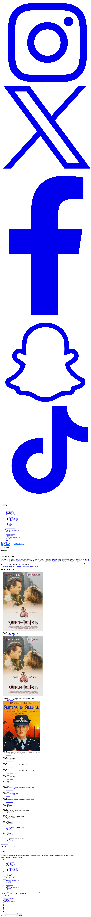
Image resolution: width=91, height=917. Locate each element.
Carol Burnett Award (10, 514)
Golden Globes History (11, 528)
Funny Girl (8, 839)
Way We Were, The (10, 811)
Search (2, 915)
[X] (46, 168)
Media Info (8, 531)
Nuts (7, 765)
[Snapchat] (46, 402)
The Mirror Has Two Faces (11, 634)
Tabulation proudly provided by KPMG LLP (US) (11, 857)
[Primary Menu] (1, 1)
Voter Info (8, 536)
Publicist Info (8, 532)
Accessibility (6, 895)
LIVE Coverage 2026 (13, 520)
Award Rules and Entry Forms (12, 530)
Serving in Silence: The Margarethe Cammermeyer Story (18, 753)
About (4, 529)
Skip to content (4, 542)
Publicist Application (10, 534)
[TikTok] (46, 503)
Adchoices (5, 899)
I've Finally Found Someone (12, 635)
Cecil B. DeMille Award (11, 516)
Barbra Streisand (9, 700)
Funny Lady (18, 560)
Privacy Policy (70, 855)
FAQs (7, 540)
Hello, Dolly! (8, 828)
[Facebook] (46, 319)
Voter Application (9, 535)
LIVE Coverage (9, 517)
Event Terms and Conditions (9, 901)
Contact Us (8, 538)
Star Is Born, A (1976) (10, 788)
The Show (5, 509)
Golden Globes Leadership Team (13, 537)
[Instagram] (46, 85)
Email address (3, 849)
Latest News (8, 523)
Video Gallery (9, 524)
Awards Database (9, 511)
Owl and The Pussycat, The (12, 817)
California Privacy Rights (8, 898)
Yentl (7, 771)
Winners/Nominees (10, 513)
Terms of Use (6, 900)
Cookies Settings (6, 902)
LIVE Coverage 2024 (13, 518)
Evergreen (8, 796)
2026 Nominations (10, 512)
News (4, 522)
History (4, 526)
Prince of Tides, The (10, 759)
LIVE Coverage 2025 (13, 519)
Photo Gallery (9, 525)
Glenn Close (8, 755)
